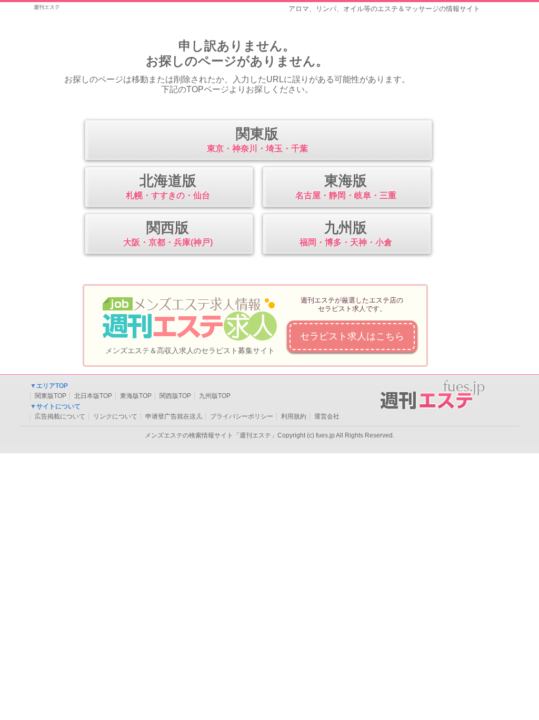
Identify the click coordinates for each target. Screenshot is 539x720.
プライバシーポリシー (241, 416)
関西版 (168, 233)
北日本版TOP (93, 396)
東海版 (345, 186)
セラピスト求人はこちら (352, 336)
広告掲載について (60, 416)
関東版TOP (50, 396)
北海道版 (168, 186)
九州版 (346, 233)
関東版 (257, 139)
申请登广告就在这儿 (173, 416)
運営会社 (327, 416)
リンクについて (115, 416)
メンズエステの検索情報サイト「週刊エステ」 (211, 435)
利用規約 (293, 416)
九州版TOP (215, 396)
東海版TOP (136, 396)
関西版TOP (175, 396)
